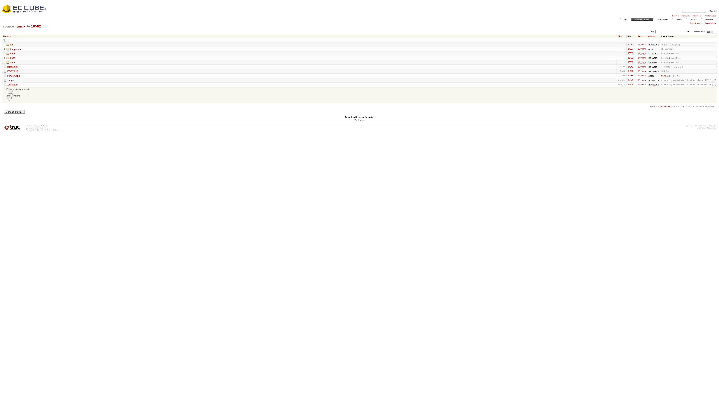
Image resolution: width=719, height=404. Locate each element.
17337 (630, 49)
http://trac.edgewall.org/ (707, 128)
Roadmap (709, 20)
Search (679, 20)
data (12, 62)
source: (9, 26)
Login (674, 16)
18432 (630, 57)
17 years (642, 53)
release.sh (12, 66)
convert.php (13, 75)
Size (620, 36)
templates (15, 49)
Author (651, 36)
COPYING (12, 71)
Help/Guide (685, 16)
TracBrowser (667, 106)
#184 (663, 76)
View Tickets (662, 20)
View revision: (699, 32)
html (12, 53)
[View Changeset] (634, 44)
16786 (630, 75)
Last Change (696, 23)
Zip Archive (359, 120)
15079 (630, 80)
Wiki (625, 20)
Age (640, 36)
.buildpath (12, 84)
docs (12, 57)
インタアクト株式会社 (50, 130)
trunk (21, 26)
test (12, 44)
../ (8, 40)
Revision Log (710, 23)
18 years (642, 49)
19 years (642, 44)
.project (11, 80)
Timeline (693, 20)
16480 (630, 71)
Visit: (653, 31)
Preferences (710, 16)
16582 (630, 44)
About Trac (697, 16)
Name (6, 36)
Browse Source (642, 20)
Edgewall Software (37, 128)
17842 (630, 66)
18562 (36, 26)
